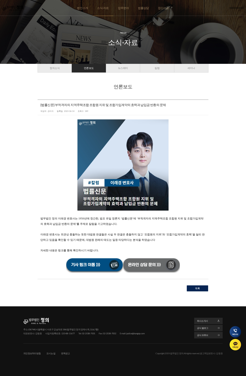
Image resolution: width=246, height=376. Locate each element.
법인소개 (82, 8)
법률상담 (143, 8)
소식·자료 (103, 8)
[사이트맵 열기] (237, 8)
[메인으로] (12, 8)
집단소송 (163, 8)
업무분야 (123, 8)
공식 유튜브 (202, 335)
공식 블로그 (202, 328)
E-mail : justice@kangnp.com (132, 333)
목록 (197, 288)
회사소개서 (202, 320)
